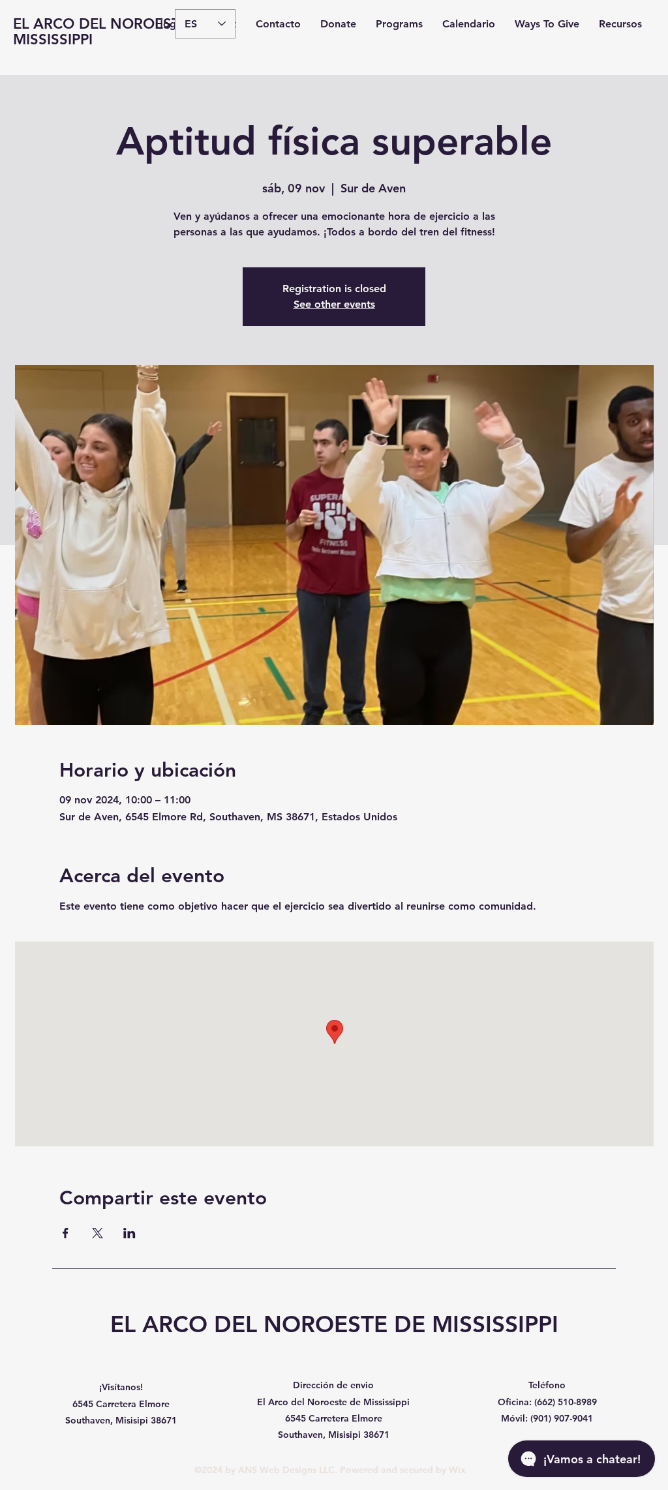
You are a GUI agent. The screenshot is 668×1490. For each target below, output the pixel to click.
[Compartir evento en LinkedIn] (129, 1233)
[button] (399, 24)
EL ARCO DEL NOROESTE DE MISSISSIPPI (113, 31)
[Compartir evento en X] (97, 1233)
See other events (334, 304)
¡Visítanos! (121, 1387)
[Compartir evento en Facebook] (65, 1233)
